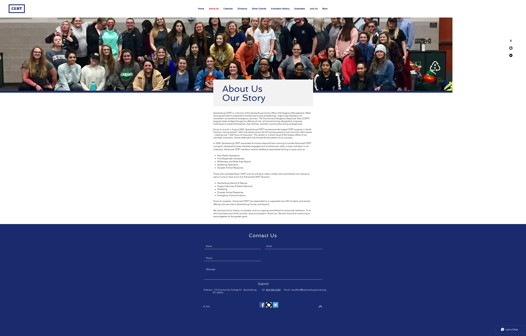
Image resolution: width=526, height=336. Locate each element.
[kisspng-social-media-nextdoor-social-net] (510, 48)
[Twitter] (510, 55)
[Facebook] (262, 305)
